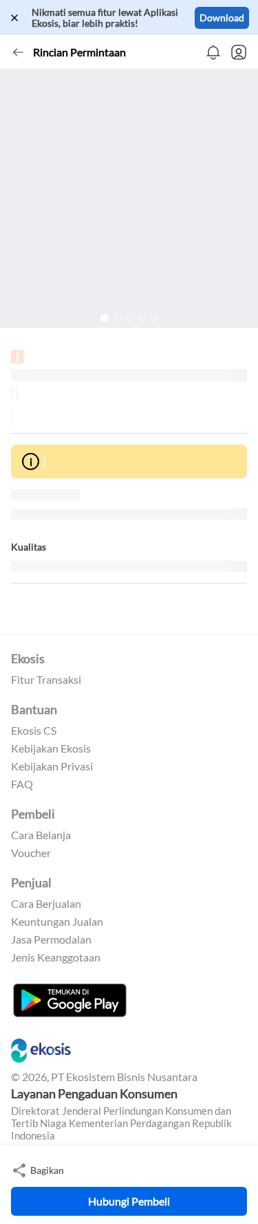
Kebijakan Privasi (52, 766)
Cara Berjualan (46, 904)
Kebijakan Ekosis (51, 748)
